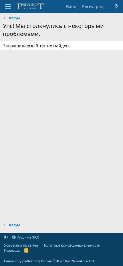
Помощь (12, 250)
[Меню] (8, 6)
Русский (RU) (27, 237)
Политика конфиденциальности (71, 245)
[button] (6, 237)
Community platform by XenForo (49, 261)
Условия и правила (21, 245)
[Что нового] (116, 6)
